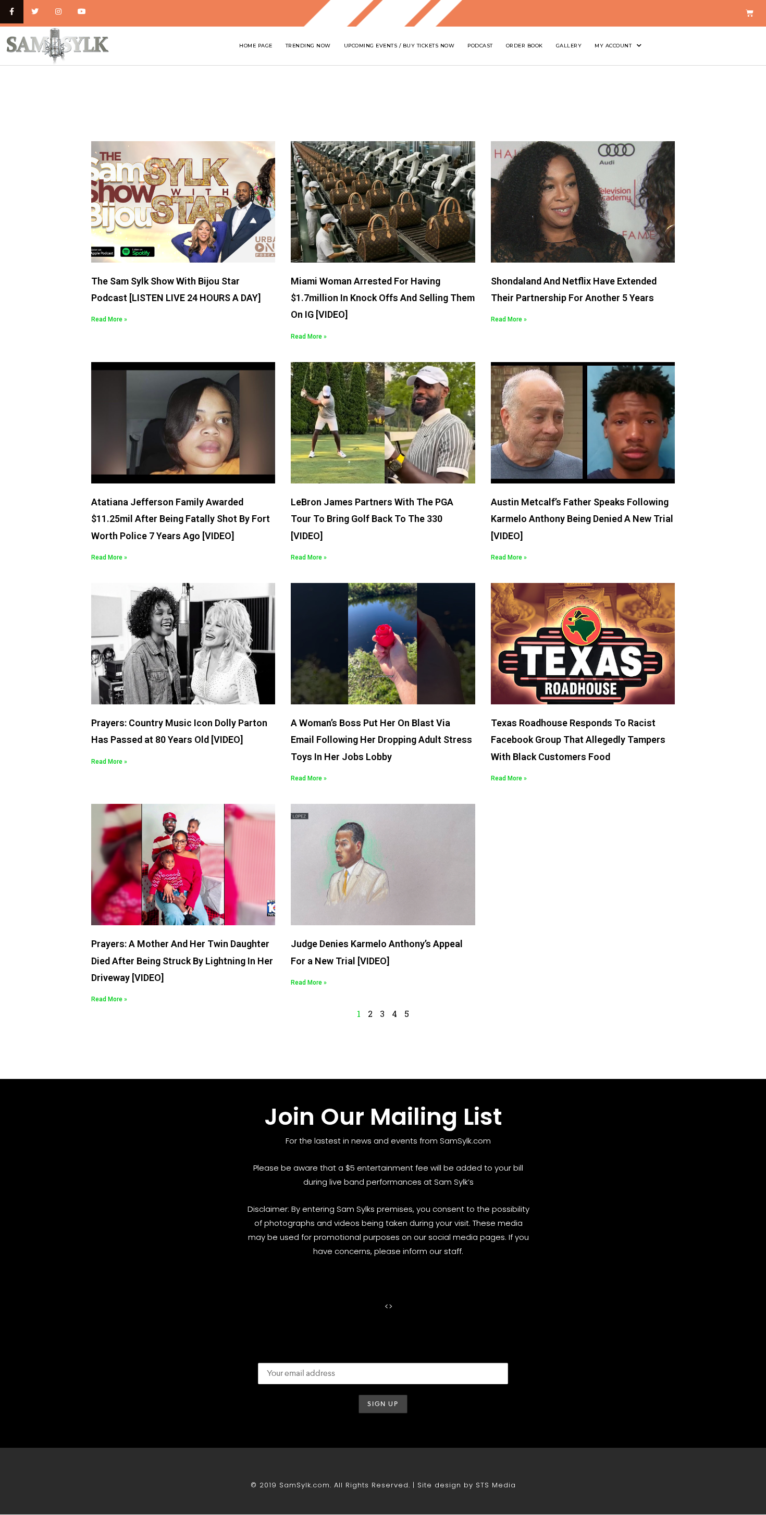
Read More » (109, 319)
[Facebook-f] (11, 11)
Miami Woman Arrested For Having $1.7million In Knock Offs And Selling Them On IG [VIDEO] (383, 298)
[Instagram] (58, 11)
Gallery (569, 45)
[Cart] (749, 13)
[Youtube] (81, 11)
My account (613, 45)
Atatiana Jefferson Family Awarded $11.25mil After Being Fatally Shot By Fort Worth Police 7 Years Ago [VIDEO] (180, 518)
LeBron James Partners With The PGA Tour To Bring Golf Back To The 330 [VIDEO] (372, 518)
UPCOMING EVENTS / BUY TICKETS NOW (399, 45)
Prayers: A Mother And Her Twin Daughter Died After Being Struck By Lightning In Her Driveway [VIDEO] (182, 960)
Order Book (524, 45)
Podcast (480, 45)
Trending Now (308, 45)
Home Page (256, 45)
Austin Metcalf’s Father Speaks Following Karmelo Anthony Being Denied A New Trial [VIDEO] (582, 518)
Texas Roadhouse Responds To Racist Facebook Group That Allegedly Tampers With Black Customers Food (578, 739)
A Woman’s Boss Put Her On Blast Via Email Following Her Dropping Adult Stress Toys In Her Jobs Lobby (381, 739)
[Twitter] (35, 11)
